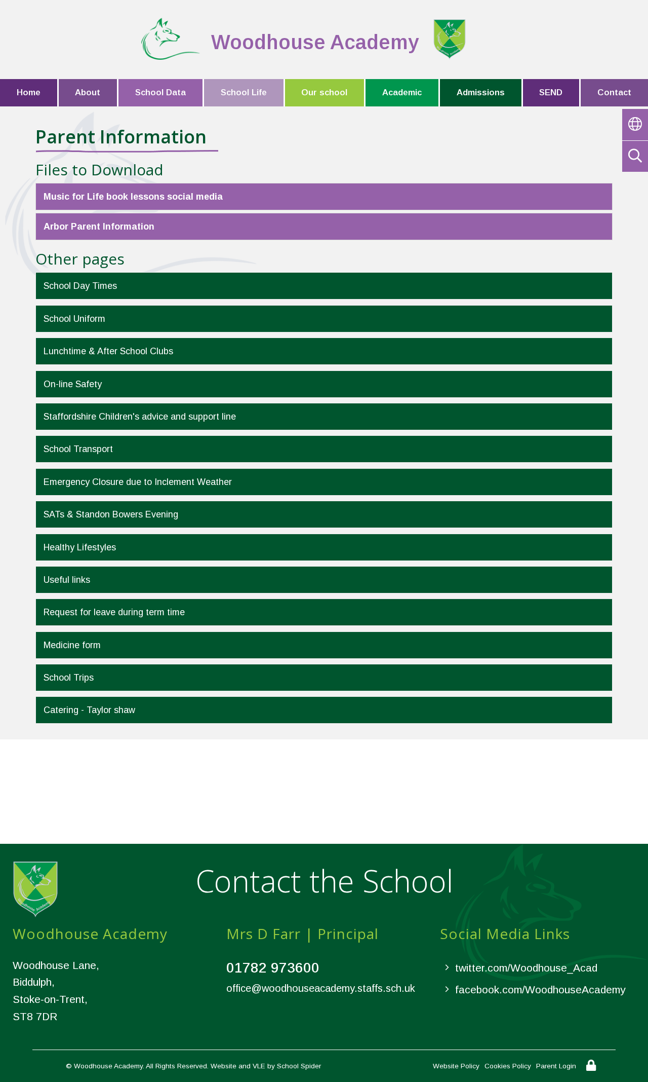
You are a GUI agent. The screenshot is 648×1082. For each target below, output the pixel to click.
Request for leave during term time (114, 612)
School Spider (299, 1066)
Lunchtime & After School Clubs (108, 351)
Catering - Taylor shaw (89, 710)
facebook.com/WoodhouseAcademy (540, 989)
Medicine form (72, 645)
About (87, 92)
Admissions (481, 92)
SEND (550, 92)
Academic (402, 92)
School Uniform (74, 319)
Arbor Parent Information (99, 226)
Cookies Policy (507, 1066)
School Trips (69, 678)
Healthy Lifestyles (80, 547)
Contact (614, 92)
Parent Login (556, 1066)
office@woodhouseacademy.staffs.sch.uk (320, 988)
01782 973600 (272, 968)
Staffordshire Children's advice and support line (140, 417)
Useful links (67, 580)
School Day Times (80, 286)
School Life (244, 92)
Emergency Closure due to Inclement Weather (138, 482)
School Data (160, 92)
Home (28, 92)
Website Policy (456, 1066)
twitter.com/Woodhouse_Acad (526, 968)
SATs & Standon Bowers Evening (111, 514)
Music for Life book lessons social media (133, 197)
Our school (324, 92)
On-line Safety (73, 384)
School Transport (78, 449)
